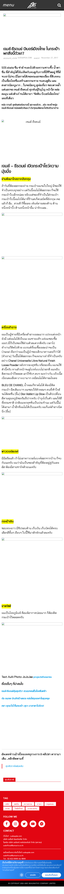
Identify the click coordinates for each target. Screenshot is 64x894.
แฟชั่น (16, 804)
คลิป (7, 804)
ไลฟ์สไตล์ (19, 808)
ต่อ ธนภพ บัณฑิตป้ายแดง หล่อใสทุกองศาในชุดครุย (26, 699)
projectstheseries (42, 677)
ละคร (8, 808)
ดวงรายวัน (32, 808)
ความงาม (28, 804)
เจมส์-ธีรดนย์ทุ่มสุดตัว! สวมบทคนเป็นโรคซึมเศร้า (24, 691)
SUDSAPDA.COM (25, 57)
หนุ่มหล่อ (50, 804)
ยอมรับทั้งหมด (51, 875)
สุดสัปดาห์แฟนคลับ (14, 766)
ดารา (39, 804)
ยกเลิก (33, 875)
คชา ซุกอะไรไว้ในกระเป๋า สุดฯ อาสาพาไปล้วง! (23, 706)
